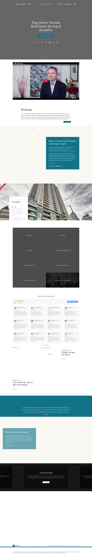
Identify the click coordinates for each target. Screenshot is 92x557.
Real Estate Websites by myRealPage (72, 545)
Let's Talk (52, 163)
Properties (22, 4)
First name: (40, 498)
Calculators (68, 4)
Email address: (41, 503)
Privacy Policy (60, 520)
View (64, 358)
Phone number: (62, 503)
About (75, 4)
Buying (29, 4)
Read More (46, 482)
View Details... (18, 219)
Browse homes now (20, 445)
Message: (39, 508)
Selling (60, 4)
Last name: (61, 498)
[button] (46, 36)
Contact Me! (67, 121)
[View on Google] (15, 303)
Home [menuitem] (17, 4)
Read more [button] (16, 310)
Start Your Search (46, 36)
